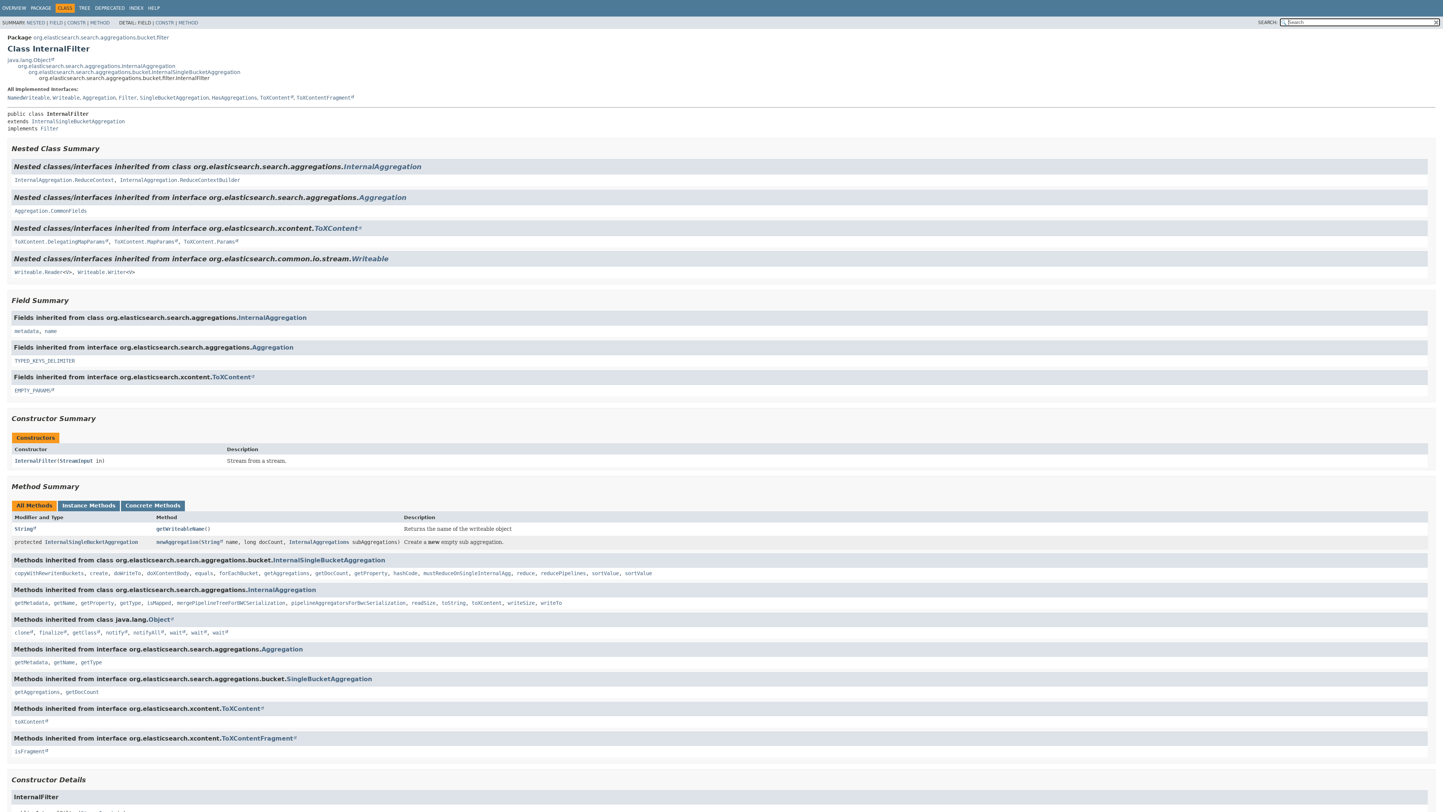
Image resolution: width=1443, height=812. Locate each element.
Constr (76, 23)
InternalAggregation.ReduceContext (64, 180)
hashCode (405, 573)
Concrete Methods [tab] (153, 506)
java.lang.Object (29, 60)
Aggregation (99, 98)
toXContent (487, 603)
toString (454, 603)
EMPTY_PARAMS (33, 391)
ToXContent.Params (209, 242)
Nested (36, 23)
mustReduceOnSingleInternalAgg (467, 573)
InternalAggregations (319, 542)
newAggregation (177, 542)
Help (154, 8)
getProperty (370, 573)
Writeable (66, 98)
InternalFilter (36, 461)
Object (159, 619)
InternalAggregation (383, 167)
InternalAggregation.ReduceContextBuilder (180, 180)
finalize (51, 633)
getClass (85, 633)
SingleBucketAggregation (174, 98)
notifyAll (146, 633)
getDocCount (331, 573)
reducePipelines (563, 573)
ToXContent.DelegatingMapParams (60, 242)
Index (136, 8)
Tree (85, 8)
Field (56, 23)
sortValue (605, 573)
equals (204, 573)
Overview (14, 8)
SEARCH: (1268, 22)
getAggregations (286, 573)
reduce (526, 573)
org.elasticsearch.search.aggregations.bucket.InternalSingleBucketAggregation (134, 72)
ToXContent (275, 98)
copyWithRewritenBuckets (49, 573)
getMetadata (31, 603)
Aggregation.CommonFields (51, 211)
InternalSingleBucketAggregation (78, 121)
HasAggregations (234, 98)
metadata (27, 331)
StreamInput (76, 461)
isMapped (159, 603)
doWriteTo (127, 573)
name (51, 331)
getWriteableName (180, 529)
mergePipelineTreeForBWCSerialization (231, 603)
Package (41, 8)
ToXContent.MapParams (144, 242)
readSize (423, 603)
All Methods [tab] (34, 506)
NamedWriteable (29, 98)
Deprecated (110, 8)
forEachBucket (238, 573)
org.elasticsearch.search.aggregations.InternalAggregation (96, 66)
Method (100, 23)
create (99, 573)
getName (64, 603)
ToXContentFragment (323, 98)
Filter (128, 98)
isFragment (30, 751)
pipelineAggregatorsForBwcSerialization (348, 603)
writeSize (521, 603)
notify (115, 633)
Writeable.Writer (102, 272)
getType (130, 603)
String (24, 529)
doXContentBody (168, 573)
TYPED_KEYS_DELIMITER (45, 361)
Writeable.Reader (39, 272)
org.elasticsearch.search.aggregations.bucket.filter (101, 38)
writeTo (551, 603)
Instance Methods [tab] (88, 506)
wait (176, 633)
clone (22, 633)
